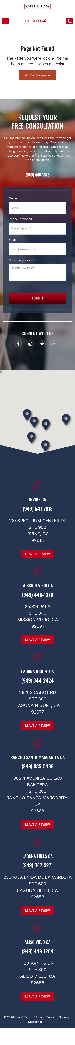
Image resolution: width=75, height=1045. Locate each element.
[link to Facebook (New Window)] (18, 343)
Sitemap (64, 1017)
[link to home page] (37, 10)
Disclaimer (35, 1022)
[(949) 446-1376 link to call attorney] (69, 21)
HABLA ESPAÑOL (37, 21)
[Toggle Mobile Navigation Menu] (5, 21)
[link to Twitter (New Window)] (42, 343)
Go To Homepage (37, 75)
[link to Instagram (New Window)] (30, 343)
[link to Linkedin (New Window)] (54, 343)
